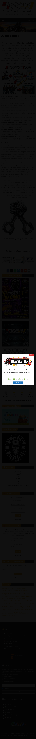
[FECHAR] (31, 355)
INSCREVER (18, 383)
